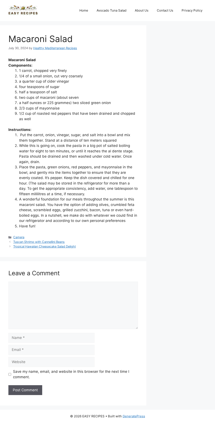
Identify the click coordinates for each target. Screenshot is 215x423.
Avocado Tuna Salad (111, 10)
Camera (18, 237)
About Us (141, 10)
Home (83, 10)
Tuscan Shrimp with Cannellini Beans (39, 242)
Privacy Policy (192, 10)
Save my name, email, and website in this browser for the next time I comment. (71, 374)
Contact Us (165, 10)
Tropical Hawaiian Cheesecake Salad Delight (44, 246)
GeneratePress (134, 416)
